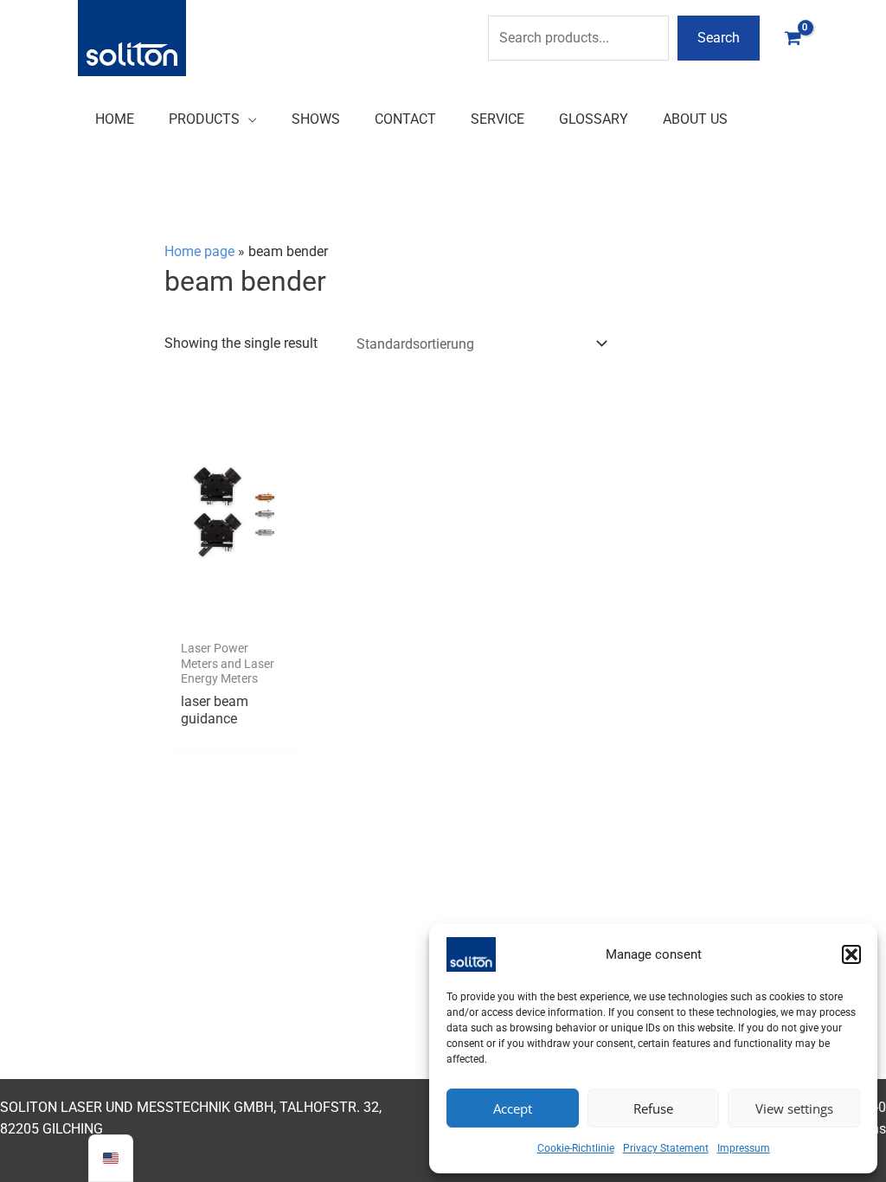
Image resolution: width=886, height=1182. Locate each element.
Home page (199, 251)
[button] (851, 954)
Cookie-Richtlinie (575, 1148)
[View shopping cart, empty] (792, 37)
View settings (794, 1108)
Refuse (653, 1108)
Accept (512, 1108)
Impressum (743, 1148)
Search (718, 37)
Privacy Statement (666, 1148)
